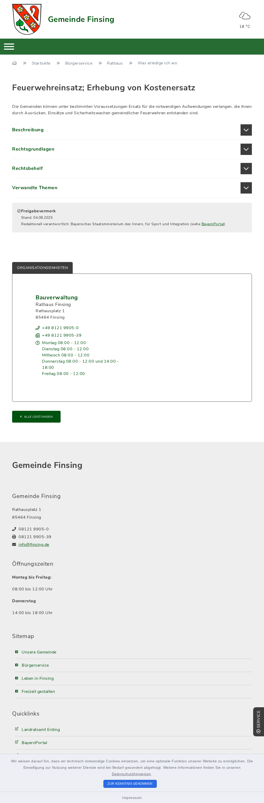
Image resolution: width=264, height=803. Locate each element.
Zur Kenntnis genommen (130, 783)
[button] (132, 129)
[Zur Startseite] (15, 63)
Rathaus (115, 63)
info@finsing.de (34, 544)
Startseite (42, 63)
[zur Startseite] (27, 19)
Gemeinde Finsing (81, 19)
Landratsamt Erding (41, 729)
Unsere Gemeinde (39, 652)
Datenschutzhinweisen (131, 774)
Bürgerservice (79, 63)
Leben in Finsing (38, 678)
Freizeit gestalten (38, 691)
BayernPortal (213, 224)
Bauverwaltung (57, 297)
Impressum (132, 798)
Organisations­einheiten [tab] (42, 267)
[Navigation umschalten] (9, 47)
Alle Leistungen (38, 417)
